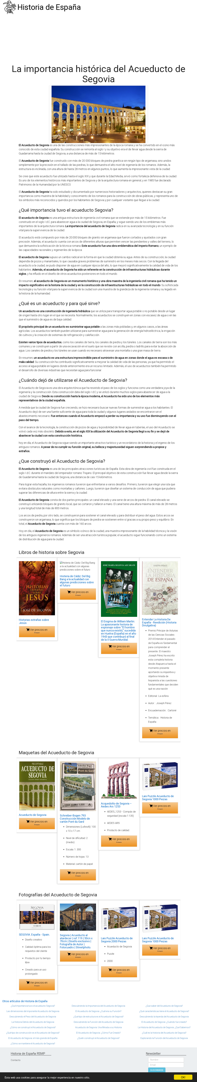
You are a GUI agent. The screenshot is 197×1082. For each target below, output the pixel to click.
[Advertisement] (98, 37)
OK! (183, 1077)
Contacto (15, 1060)
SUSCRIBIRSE (156, 1070)
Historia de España (49, 7)
